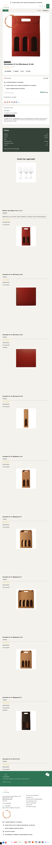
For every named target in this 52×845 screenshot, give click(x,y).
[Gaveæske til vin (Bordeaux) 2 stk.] (26, 250)
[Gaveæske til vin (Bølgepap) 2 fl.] (26, 492)
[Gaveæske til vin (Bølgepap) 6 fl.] (26, 673)
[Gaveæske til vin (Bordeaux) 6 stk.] (26, 371)
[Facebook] (3, 842)
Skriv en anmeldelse (9, 115)
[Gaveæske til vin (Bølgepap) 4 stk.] (26, 612)
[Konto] (42, 6)
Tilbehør (8, 71)
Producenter (29, 804)
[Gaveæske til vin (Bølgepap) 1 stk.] (26, 432)
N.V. (23, 71)
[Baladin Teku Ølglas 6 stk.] (26, 186)
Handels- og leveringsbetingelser (34, 799)
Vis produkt (6, 224)
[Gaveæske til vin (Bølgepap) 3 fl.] (26, 552)
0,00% (28, 71)
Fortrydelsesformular (31, 801)
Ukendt (16, 71)
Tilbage (6, 10)
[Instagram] (5, 842)
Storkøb (46, 78)
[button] (47, 6)
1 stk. (46, 145)
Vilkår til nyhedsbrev (31, 802)
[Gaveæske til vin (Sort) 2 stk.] (26, 734)
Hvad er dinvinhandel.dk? (32, 795)
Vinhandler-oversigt (31, 806)
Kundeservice (29, 797)
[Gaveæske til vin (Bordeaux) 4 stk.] (26, 310)
